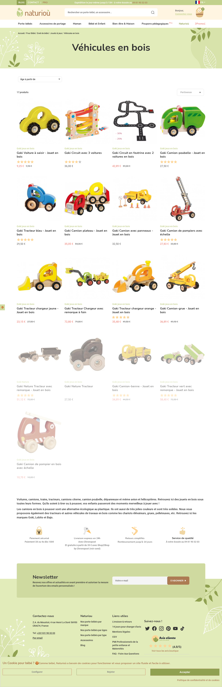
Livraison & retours (122, 621)
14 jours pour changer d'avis (126, 626)
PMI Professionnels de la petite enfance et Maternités (125, 645)
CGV (114, 637)
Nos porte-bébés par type (93, 635)
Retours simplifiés (134, 538)
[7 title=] (123, 317)
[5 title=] (31, 162)
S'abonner (176, 580)
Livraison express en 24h (87, 538)
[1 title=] (18, 162)
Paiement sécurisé (39, 538)
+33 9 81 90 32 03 (46, 633)
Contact (33, 2)
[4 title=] (28, 162)
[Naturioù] (33, 12)
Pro (45, 2)
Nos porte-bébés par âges (93, 630)
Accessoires (86, 640)
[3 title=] (25, 162)
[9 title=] (127, 317)
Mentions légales (121, 631)
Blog (21, 2)
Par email (38, 638)
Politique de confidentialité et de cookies (198, 680)
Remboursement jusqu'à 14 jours (135, 541)
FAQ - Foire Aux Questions (125, 653)
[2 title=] (21, 162)
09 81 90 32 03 (139, 2)
